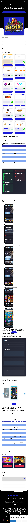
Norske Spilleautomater (5, 37)
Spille (8, 65)
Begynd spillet (14, 12)
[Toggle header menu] (26, 1)
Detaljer (8, 466)
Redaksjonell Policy (6, 498)
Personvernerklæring (13, 498)
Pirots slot (15, 151)
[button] (26, 515)
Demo (14, 14)
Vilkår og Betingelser (21, 498)
